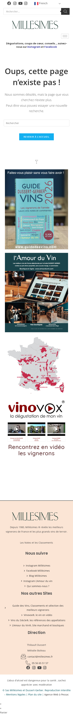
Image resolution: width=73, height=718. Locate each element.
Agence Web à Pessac (56, 694)
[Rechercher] (65, 11)
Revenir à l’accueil (36, 136)
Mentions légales (15, 694)
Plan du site (35, 694)
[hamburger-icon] (65, 36)
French (43, 3)
